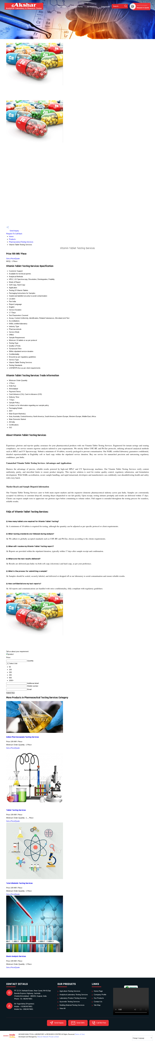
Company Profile (76, 7)
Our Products (92, 7)
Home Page (61, 7)
